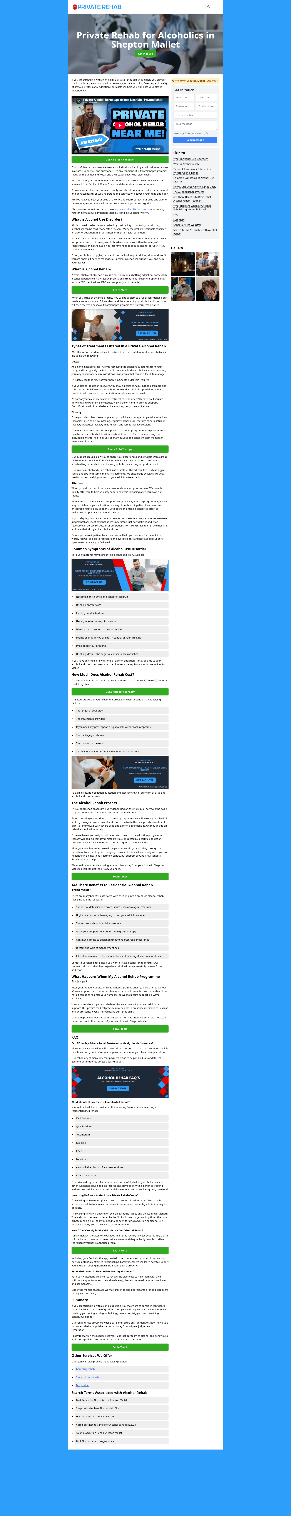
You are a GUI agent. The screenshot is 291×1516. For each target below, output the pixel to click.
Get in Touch (120, 876)
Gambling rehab (85, 1369)
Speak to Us (120, 1029)
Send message (195, 140)
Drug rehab (82, 1385)
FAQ (175, 214)
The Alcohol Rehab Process (188, 192)
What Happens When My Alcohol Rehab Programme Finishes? (192, 207)
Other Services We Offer (187, 225)
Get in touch (145, 53)
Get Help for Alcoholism (120, 159)
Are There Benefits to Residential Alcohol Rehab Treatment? (192, 198)
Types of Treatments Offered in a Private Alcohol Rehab (192, 170)
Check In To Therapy (120, 449)
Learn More (120, 290)
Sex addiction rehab (87, 1377)
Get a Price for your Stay (120, 691)
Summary (178, 219)
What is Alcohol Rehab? (186, 164)
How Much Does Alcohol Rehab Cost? (194, 186)
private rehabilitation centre (133, 209)
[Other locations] (209, 7)
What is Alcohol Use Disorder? (190, 159)
